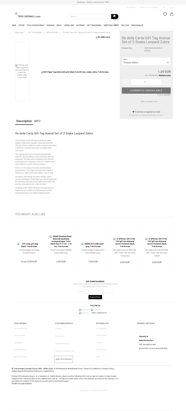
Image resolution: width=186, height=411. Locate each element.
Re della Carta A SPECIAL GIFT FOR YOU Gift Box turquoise (124, 253)
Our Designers (101, 328)
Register (58, 328)
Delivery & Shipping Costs (65, 351)
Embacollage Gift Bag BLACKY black (29, 251)
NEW (14, 25)
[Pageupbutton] (178, 406)
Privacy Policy (107, 369)
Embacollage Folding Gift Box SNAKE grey (93, 251)
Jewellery (69, 25)
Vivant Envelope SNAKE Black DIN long (61, 251)
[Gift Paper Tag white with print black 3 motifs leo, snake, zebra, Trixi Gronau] (74, 72)
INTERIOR (80, 25)
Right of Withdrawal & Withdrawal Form (65, 369)
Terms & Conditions (92, 369)
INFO (37, 121)
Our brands (131, 7)
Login (171, 7)
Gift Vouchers (101, 335)
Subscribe (95, 297)
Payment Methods (62, 344)
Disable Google (22, 384)
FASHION (50, 25)
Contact (99, 343)
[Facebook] (85, 309)
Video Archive (101, 350)
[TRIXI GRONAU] (28, 14)
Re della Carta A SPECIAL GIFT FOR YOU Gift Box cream (156, 253)
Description (24, 121)
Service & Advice (20, 357)
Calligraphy (18, 343)
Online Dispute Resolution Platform (27, 371)
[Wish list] (165, 16)
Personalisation (20, 350)
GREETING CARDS (111, 25)
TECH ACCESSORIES (35, 25)
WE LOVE (125, 25)
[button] (171, 16)
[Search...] (114, 16)
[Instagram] (85, 313)
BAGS (59, 25)
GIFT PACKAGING (94, 25)
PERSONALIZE (137, 25)
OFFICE (21, 25)
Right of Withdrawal (64, 359)
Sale (98, 357)
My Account (60, 336)
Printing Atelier (20, 335)
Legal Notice (48, 371)
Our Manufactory (20, 328)
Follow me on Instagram (149, 7)
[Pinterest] (96, 309)
